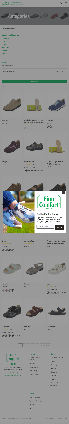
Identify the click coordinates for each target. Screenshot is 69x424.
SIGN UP (59, 227)
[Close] (63, 193)
